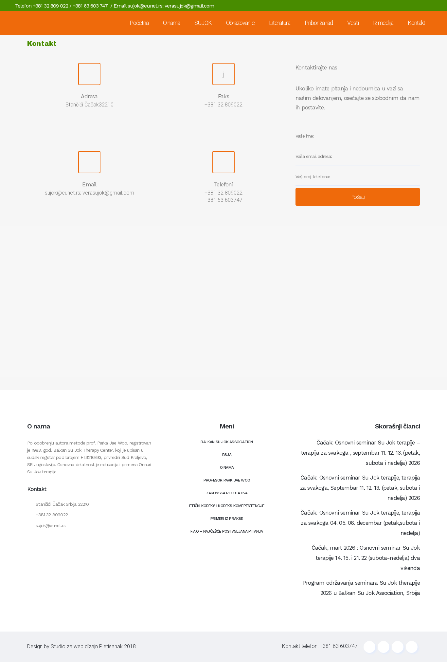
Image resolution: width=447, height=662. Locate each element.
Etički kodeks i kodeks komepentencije (226, 505)
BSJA (226, 454)
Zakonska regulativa (227, 493)
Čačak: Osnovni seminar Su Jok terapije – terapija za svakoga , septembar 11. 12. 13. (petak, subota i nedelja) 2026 (360, 452)
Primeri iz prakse (226, 518)
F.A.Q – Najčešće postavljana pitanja (226, 531)
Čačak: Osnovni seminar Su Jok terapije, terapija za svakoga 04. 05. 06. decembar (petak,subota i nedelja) (360, 522)
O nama (227, 467)
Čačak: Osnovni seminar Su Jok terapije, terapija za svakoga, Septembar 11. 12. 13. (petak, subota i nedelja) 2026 (360, 487)
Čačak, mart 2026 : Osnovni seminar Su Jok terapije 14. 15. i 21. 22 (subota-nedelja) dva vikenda (366, 557)
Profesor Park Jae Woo (227, 480)
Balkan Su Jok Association (227, 442)
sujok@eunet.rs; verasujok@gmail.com (171, 6)
